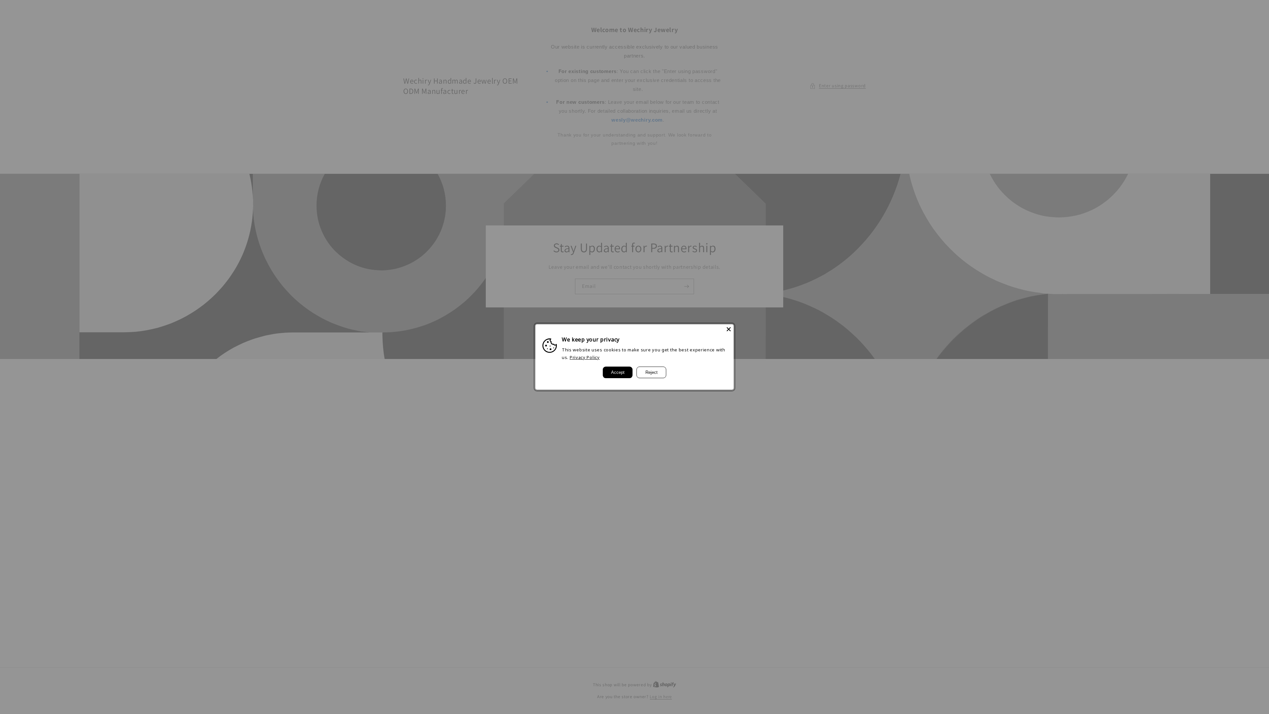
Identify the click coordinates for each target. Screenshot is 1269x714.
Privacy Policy (585, 357)
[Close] (728, 329)
